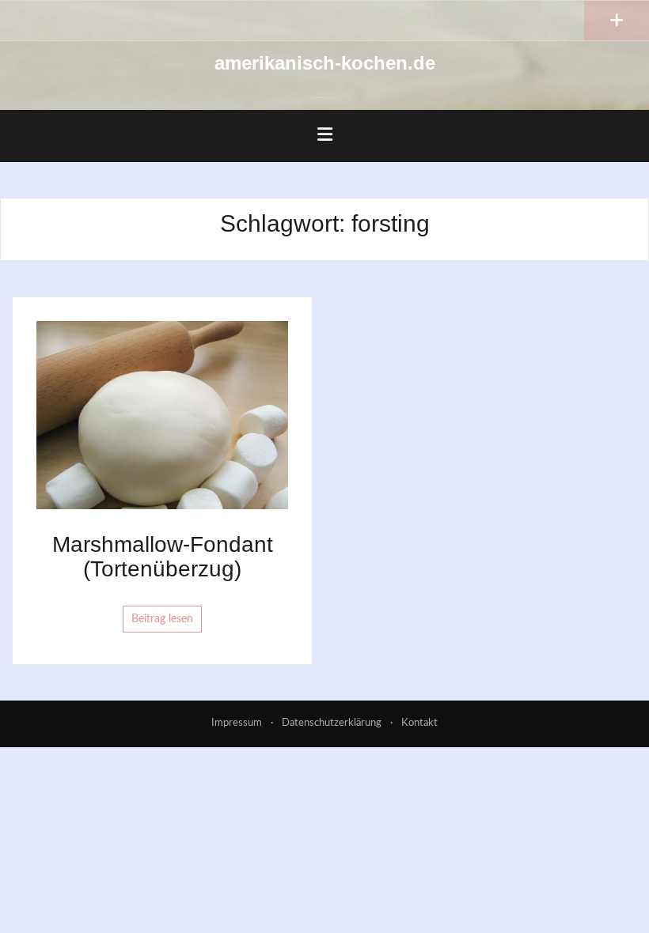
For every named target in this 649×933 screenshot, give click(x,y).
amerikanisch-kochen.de (324, 63)
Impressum (236, 723)
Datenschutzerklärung (331, 723)
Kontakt (419, 723)
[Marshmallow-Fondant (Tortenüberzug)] (162, 414)
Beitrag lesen (162, 619)
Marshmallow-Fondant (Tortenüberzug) (162, 556)
